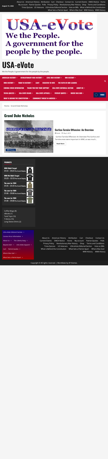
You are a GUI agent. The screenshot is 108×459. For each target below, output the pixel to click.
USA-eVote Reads (25, 93)
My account (23, 4)
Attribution (45, 2)
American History (32, 2)
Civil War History (53, 77)
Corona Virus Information (14, 88)
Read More (61, 144)
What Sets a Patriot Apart (58, 10)
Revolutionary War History (70, 4)
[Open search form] (105, 81)
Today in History (24, 83)
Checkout (59, 2)
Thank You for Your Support (38, 88)
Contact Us (69, 2)
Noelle (58, 133)
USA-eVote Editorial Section (56, 7)
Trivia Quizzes (27, 7)
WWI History (89, 10)
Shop (84, 4)
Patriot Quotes (35, 4)
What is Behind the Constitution (92, 7)
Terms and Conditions (96, 4)
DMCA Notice (94, 2)
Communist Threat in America (44, 98)
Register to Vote (49, 83)
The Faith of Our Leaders (67, 83)
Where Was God (76, 10)
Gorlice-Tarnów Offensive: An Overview (28, 136)
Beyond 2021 (7, 245)
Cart (53, 2)
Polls (44, 4)
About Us (20, 2)
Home (103, 2)
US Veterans (39, 7)
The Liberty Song (20, 241)
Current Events (81, 2)
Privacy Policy (52, 4)
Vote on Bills (74, 7)
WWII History (100, 10)
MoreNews (61, 263)
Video (102, 94)
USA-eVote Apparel (43, 93)
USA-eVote (18, 64)
